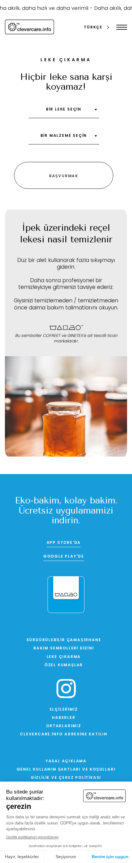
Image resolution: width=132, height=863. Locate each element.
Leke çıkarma (64, 657)
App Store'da (64, 543)
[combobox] (64, 111)
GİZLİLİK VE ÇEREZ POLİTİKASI (66, 778)
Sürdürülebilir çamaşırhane (63, 640)
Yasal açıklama (66, 761)
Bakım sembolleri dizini (63, 648)
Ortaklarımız (63, 726)
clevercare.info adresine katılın (63, 734)
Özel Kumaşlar (64, 665)
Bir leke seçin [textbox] (63, 109)
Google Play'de (63, 557)
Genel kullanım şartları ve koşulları (66, 769)
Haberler (63, 718)
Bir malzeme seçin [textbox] (64, 136)
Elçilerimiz (64, 710)
